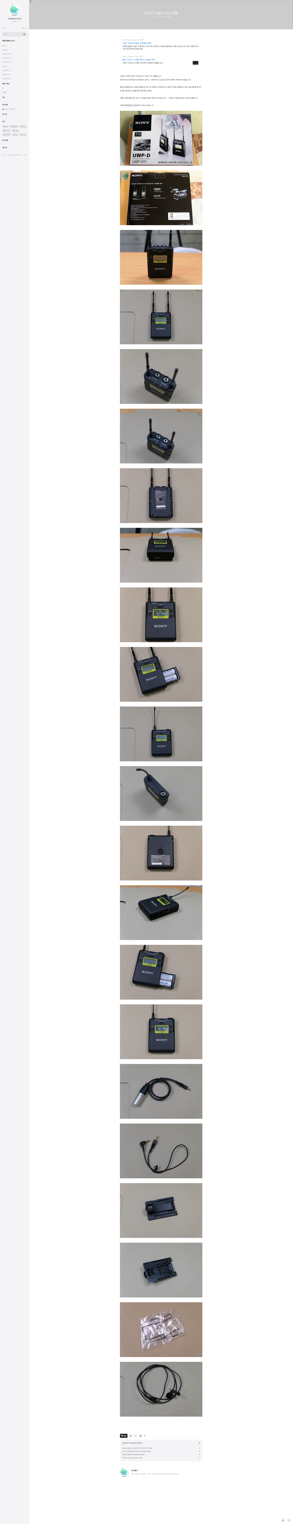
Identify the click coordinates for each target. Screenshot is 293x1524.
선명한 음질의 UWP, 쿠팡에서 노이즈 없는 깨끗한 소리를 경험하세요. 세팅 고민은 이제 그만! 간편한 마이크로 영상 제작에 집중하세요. (160, 47)
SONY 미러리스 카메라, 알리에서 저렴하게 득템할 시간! (142, 63)
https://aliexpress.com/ (130, 56)
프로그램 (6, 70)
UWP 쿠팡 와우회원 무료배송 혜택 (136, 43)
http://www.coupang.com (131, 40)
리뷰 (5, 66)
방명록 (4, 92)
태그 (3, 122)
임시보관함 (6, 79)
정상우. (18, 155)
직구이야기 (7, 62)
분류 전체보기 (8, 41)
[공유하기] (130, 1436)
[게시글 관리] (135, 1436)
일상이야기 (167, 17)
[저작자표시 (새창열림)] (145, 1435)
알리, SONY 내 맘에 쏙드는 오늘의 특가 (138, 59)
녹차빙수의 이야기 (14, 19)
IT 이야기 (7, 58)
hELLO (4, 155)
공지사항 (5, 105)
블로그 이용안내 (10, 109)
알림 (4, 46)
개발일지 (6, 74)
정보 (5, 50)
